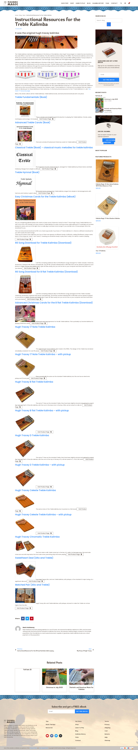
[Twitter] (56, 735)
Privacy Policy (33, 748)
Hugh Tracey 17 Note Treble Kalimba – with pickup (43, 354)
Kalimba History (98, 3)
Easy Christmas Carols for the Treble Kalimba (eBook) (45, 196)
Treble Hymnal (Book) (27, 172)
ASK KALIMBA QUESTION (109, 141)
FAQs (77, 737)
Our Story (64, 3)
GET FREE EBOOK (109, 80)
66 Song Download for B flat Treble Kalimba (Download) (46, 271)
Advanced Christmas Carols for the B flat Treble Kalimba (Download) (54, 302)
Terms (107, 721)
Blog (89, 3)
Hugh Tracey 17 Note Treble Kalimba (35, 326)
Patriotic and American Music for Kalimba (81, 688)
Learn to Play (80, 3)
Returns (107, 734)
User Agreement (43, 748)
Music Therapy (50, 724)
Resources (49, 728)
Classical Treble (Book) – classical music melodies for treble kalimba (54, 147)
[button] (121, 3)
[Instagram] (60, 735)
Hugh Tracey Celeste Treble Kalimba (35, 490)
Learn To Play (79, 728)
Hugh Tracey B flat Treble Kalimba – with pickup (42, 410)
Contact (114, 3)
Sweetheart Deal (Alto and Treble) (34, 557)
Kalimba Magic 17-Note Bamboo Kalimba (108, 218)
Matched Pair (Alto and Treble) (32, 584)
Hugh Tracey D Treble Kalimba (32, 435)
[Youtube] (47, 735)
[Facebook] (51, 735)
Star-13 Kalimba (100, 251)
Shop (72, 3)
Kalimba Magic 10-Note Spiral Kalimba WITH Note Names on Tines (107, 185)
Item (24, 15)
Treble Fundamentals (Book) (31, 97)
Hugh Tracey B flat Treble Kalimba (34, 381)
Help (106, 737)
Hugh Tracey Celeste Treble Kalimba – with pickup (43, 514)
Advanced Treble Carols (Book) (32, 122)
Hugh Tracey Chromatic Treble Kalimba (37, 536)
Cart (106, 731)
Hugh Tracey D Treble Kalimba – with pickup (40, 464)
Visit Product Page (45, 119)
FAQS (107, 3)
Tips (47, 721)
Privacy (107, 724)
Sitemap (107, 740)
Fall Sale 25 (27, 670)
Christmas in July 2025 (54, 687)
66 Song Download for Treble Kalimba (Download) (43, 242)
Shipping (107, 728)
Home (16, 15)
